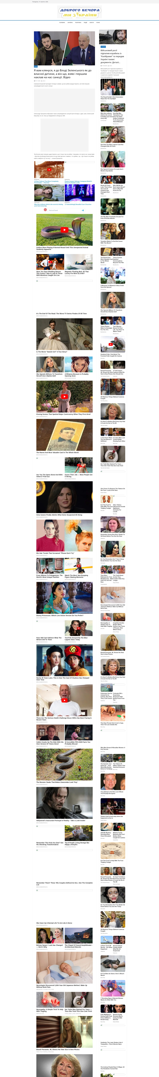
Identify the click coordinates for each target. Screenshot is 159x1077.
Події (85, 22)
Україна (70, 22)
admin (43, 81)
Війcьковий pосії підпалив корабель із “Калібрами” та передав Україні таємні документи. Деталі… (112, 56)
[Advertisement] (64, 100)
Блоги (92, 22)
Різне (98, 22)
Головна (62, 22)
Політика (78, 22)
